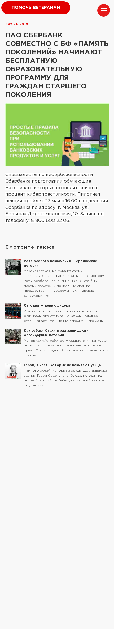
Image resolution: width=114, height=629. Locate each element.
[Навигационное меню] (104, 10)
